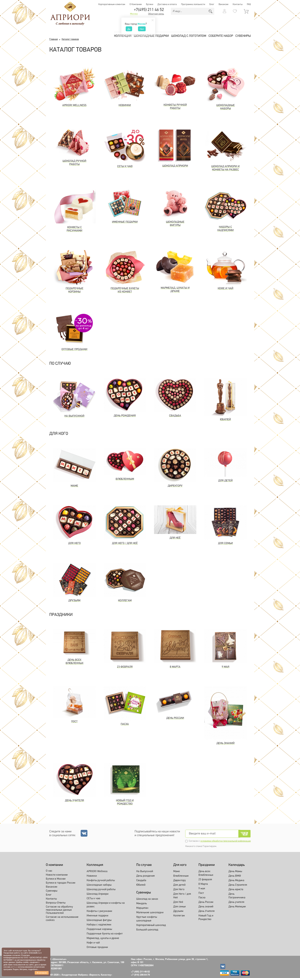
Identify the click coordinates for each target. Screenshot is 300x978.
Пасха (201, 897)
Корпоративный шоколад (151, 925)
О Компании (136, 4)
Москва (134, 14)
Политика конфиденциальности (16, 956)
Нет (142, 29)
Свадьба (141, 880)
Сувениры (243, 36)
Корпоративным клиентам (111, 4)
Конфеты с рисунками (99, 911)
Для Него (178, 889)
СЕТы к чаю (93, 898)
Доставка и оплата (167, 4)
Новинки (92, 876)
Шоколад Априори (97, 894)
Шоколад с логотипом (188, 36)
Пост (201, 893)
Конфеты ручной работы (101, 880)
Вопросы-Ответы (55, 902)
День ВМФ (234, 876)
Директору (179, 880)
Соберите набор (221, 36)
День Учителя (206, 911)
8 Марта (203, 884)
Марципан (142, 908)
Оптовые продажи (97, 947)
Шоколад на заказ (147, 899)
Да (128, 29)
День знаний (205, 906)
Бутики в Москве (56, 878)
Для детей (179, 885)
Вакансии (223, 4)
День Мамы (235, 871)
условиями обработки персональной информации (225, 841)
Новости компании (57, 874)
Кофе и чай (93, 942)
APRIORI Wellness (97, 871)
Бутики (149, 4)
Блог (211, 4)
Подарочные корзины (99, 929)
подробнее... (33, 969)
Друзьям (178, 911)
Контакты (238, 4)
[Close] (152, 20)
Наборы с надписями (99, 924)
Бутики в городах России (60, 882)
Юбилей (140, 885)
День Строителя (237, 885)
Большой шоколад (147, 929)
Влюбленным (181, 876)
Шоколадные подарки (151, 36)
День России (205, 902)
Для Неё (178, 902)
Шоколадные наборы (99, 885)
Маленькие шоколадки (149, 912)
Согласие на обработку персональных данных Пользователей (59, 909)
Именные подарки (97, 915)
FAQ (249, 4)
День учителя (236, 902)
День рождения (145, 876)
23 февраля (205, 879)
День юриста (235, 889)
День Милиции (237, 906)
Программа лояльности (193, 4)
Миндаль (141, 903)
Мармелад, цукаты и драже (103, 938)
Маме (176, 871)
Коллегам (179, 915)
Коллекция (122, 36)
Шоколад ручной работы (101, 889)
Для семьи (179, 906)
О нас (49, 871)
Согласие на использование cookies (62, 919)
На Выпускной (144, 871)
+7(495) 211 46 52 (149, 10)
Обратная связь (156, 14)
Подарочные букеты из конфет (105, 933)
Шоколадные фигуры (99, 920)
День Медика (236, 880)
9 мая (201, 888)
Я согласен (42, 972)
